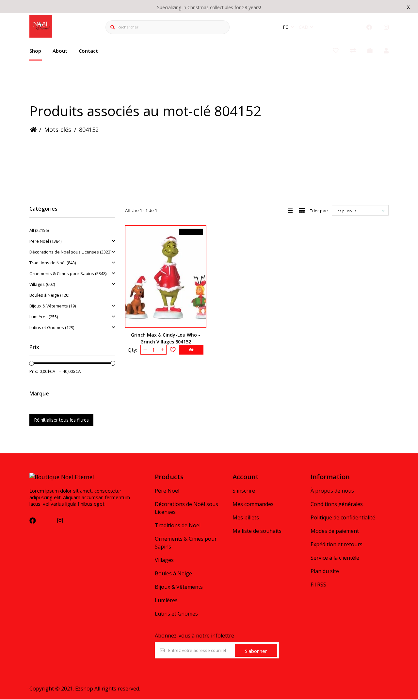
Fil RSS (318, 584)
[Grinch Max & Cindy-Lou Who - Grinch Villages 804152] (165, 276)
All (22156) (39, 230)
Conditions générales (337, 504)
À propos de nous (332, 490)
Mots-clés (57, 129)
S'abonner (256, 651)
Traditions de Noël (178, 525)
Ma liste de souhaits (257, 530)
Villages (164, 560)
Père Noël (167, 490)
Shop (35, 50)
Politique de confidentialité (343, 517)
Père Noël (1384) (45, 241)
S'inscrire (244, 490)
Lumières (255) (43, 317)
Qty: (132, 349)
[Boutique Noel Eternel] (40, 35)
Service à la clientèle (335, 557)
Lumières (166, 600)
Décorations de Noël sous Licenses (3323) (70, 252)
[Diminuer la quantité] (145, 349)
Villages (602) (42, 284)
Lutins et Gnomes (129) (51, 327)
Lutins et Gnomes (176, 613)
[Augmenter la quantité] (162, 349)
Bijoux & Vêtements (179, 586)
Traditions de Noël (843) (52, 263)
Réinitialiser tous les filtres (61, 420)
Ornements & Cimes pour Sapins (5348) (67, 273)
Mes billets (246, 517)
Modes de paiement (335, 530)
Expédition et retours (336, 544)
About (60, 50)
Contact (88, 50)
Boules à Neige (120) (49, 295)
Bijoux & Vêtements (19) (52, 306)
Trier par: (319, 211)
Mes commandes (253, 504)
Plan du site (325, 571)
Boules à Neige (173, 573)
